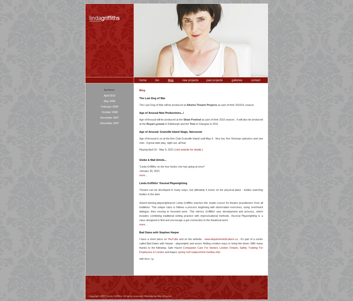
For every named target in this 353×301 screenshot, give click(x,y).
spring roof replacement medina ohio (199, 252)
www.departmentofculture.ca (221, 239)
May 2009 (109, 101)
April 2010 (109, 95)
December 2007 (109, 117)
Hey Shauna (164, 296)
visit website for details (188, 149)
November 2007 (109, 123)
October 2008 (110, 112)
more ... (143, 175)
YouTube (173, 239)
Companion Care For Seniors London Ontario (210, 247)
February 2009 (109, 106)
